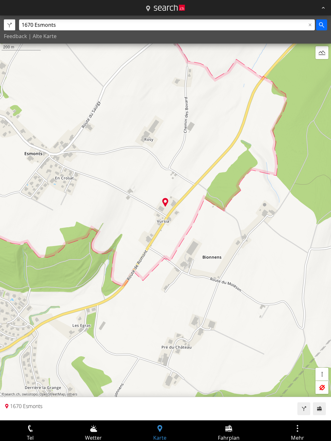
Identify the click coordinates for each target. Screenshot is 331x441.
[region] (165, 217)
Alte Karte (45, 36)
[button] (165, 202)
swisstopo (29, 394)
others (72, 394)
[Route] (303, 408)
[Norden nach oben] (321, 68)
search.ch (12, 394)
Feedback (15, 36)
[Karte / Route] (148, 8)
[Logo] (169, 8)
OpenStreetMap (52, 394)
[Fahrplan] (319, 408)
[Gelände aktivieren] (321, 52)
